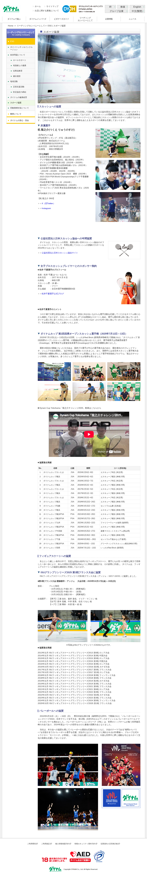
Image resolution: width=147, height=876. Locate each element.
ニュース (132, 19)
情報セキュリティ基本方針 (85, 844)
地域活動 (14, 81)
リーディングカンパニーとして (31, 26)
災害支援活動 (18, 87)
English (137, 7)
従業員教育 (17, 71)
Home (10, 26)
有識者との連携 (19, 65)
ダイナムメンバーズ (37, 19)
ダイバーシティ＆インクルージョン (21, 48)
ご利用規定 (45, 844)
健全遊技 (17, 76)
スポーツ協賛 (15, 103)
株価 (122, 7)
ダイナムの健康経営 (18, 97)
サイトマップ (52, 6)
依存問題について (17, 55)
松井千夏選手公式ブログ (53, 293)
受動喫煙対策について (19, 108)
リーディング (85, 19)
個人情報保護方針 (62, 844)
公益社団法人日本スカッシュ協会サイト (60, 253)
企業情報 (109, 19)
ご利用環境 (31, 844)
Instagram (46, 208)
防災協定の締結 (19, 92)
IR (110, 7)
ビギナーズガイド (61, 19)
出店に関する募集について (47, 10)
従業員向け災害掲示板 (109, 844)
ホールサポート (19, 60)
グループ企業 (116, 11)
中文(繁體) (137, 11)
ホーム (38, 6)
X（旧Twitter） (48, 203)
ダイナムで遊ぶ (14, 19)
